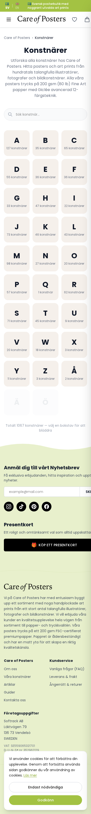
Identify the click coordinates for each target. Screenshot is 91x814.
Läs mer (30, 775)
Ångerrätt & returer (66, 684)
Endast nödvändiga (45, 787)
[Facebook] (46, 506)
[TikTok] (21, 506)
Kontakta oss (15, 700)
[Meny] (9, 19)
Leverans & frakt (63, 676)
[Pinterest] (34, 506)
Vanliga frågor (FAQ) (67, 668)
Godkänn (45, 800)
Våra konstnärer (17, 676)
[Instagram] (9, 506)
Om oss (10, 668)
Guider (9, 692)
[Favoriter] (74, 19)
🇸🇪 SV (7, 6)
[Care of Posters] (45, 587)
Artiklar (9, 684)
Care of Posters (17, 37)
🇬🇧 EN (17, 6)
